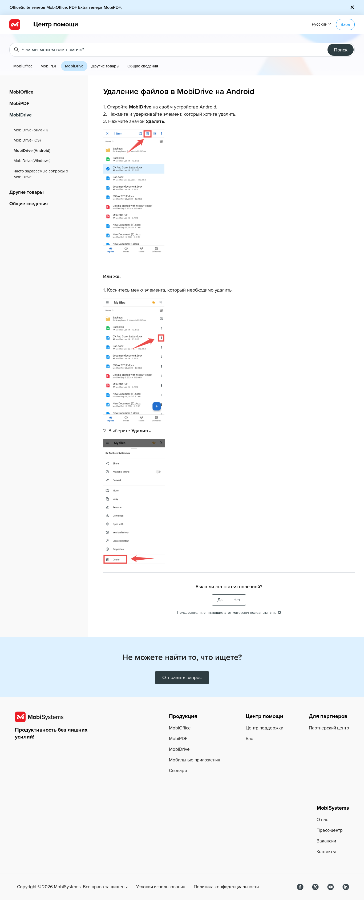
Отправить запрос (182, 677)
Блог (250, 738)
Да (220, 600)
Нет (236, 600)
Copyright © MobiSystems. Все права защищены (72, 887)
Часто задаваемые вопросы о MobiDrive (41, 174)
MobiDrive (74, 66)
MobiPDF (49, 66)
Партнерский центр (329, 728)
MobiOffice (23, 66)
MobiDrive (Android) (32, 150)
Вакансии (326, 841)
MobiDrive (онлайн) (31, 130)
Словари (178, 770)
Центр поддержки (264, 728)
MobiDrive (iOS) (27, 140)
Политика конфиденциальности (226, 887)
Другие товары (105, 66)
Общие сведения (142, 66)
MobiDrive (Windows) (32, 160)
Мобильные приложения (194, 760)
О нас (322, 819)
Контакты (326, 851)
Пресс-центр (330, 830)
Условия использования (160, 887)
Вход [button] (345, 24)
